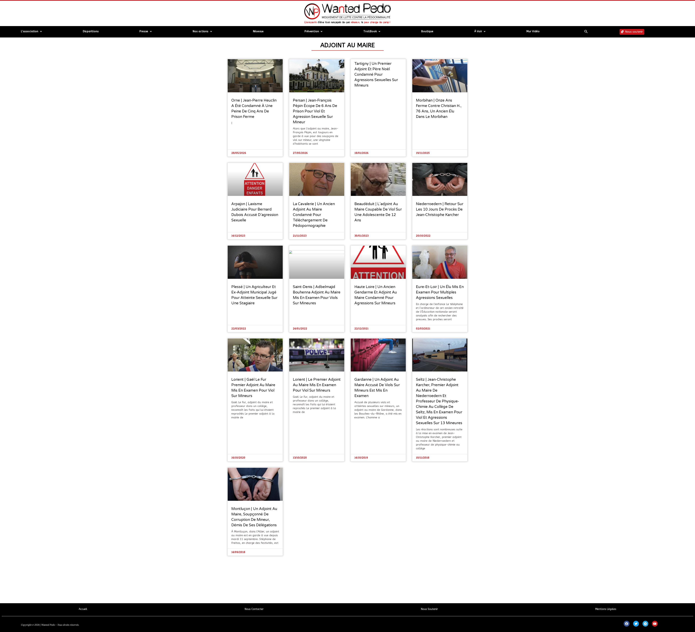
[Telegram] (645, 624)
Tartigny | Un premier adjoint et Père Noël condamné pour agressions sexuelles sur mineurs (376, 75)
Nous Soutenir (429, 609)
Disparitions (91, 31)
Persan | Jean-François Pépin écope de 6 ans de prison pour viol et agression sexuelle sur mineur (315, 111)
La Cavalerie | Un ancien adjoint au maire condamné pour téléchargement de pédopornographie (314, 215)
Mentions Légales (605, 609)
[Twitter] (636, 624)
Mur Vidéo (533, 31)
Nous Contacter (254, 609)
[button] (586, 31)
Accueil (83, 609)
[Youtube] (655, 624)
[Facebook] (626, 624)
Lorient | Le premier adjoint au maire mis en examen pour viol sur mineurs (317, 385)
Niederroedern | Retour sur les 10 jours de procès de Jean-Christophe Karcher (439, 209)
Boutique (427, 31)
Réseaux (258, 31)
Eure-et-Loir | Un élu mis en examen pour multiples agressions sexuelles (440, 292)
